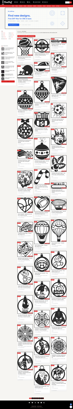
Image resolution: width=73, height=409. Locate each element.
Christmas (19, 91)
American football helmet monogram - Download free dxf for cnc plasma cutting (24, 81)
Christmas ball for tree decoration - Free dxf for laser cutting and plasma (25, 141)
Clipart (52, 200)
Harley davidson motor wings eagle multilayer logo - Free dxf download (9, 67)
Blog (29, 2)
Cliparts (36, 40)
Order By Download (22, 36)
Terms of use (39, 406)
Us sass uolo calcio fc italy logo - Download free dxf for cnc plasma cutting (41, 129)
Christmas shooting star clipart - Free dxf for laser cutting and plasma (24, 161)
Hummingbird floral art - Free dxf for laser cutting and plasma (9, 53)
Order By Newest (31, 36)
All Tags (10, 38)
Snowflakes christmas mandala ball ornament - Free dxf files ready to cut (59, 356)
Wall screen (3, 38)
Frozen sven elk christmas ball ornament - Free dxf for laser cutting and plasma (59, 383)
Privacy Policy (33, 406)
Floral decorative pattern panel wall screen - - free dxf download (9, 62)
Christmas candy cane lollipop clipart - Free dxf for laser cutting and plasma (41, 187)
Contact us (45, 2)
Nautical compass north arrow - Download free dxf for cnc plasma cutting (10, 58)
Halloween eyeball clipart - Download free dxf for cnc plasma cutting (58, 147)
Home (16, 2)
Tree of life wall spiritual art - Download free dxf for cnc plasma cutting (9, 48)
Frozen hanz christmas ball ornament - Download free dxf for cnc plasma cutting (24, 372)
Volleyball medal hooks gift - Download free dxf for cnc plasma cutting (58, 191)
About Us (22, 2)
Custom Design (36, 2)
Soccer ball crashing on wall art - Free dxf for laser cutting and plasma (58, 120)
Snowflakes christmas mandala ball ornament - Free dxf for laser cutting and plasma (25, 344)
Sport (52, 183)
